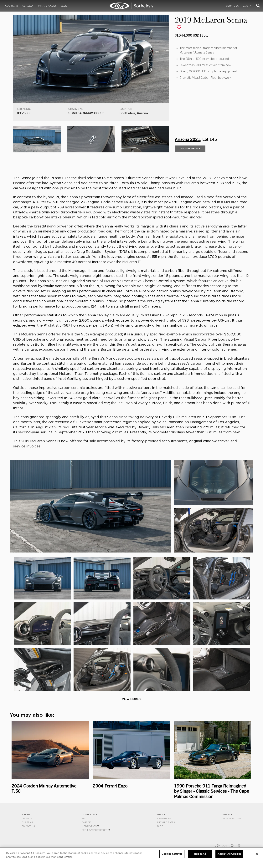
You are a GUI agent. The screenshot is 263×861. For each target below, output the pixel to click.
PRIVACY (227, 814)
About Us (27, 818)
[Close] (257, 854)
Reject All (200, 853)
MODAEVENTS (89, 826)
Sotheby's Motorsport (95, 830)
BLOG (160, 826)
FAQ (84, 818)
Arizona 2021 (187, 139)
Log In (247, 5)
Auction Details (190, 148)
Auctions (11, 5)
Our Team (27, 822)
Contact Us (28, 826)
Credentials (164, 818)
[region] (131, 854)
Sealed (27, 5)
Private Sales (47, 5)
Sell (63, 5)
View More (130, 699)
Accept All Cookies (229, 853)
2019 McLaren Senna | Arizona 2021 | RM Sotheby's (131, 6)
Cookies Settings (231, 818)
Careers (86, 822)
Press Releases (166, 822)
